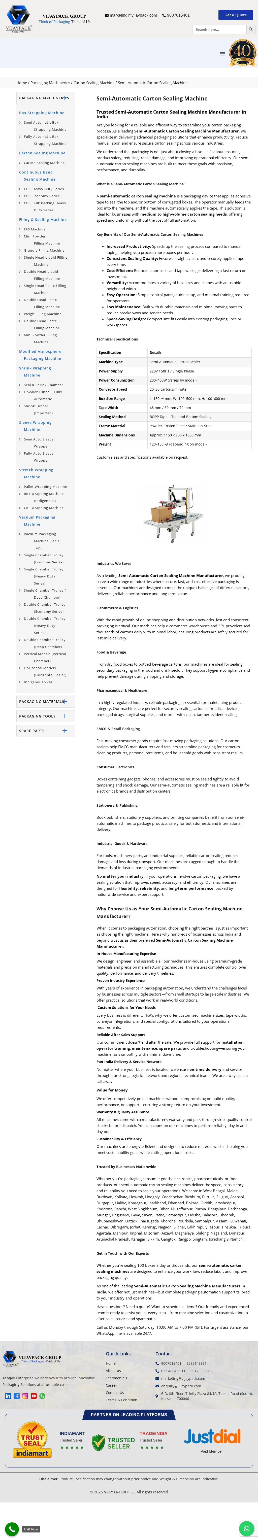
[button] (222, 53)
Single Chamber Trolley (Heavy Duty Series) (44, 576)
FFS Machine (35, 229)
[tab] (45, 98)
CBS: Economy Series (42, 196)
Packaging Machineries (50, 82)
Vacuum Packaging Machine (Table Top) (42, 541)
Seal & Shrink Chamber (43, 385)
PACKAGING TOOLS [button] (37, 716)
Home (21, 82)
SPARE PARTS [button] (32, 730)
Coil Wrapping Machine (44, 507)
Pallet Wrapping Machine (45, 486)
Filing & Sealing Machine (43, 219)
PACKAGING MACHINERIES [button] (44, 97)
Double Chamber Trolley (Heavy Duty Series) (45, 625)
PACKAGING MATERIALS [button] (41, 701)
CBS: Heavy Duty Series (44, 189)
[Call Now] (12, 1529)
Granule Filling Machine (44, 250)
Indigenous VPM (38, 682)
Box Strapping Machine (41, 112)
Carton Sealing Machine (94, 82)
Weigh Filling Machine (42, 314)
